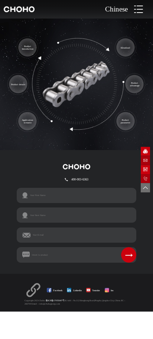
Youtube (96, 290)
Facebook (57, 290)
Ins (112, 290)
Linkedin (77, 290)
